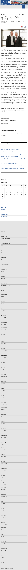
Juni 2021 (3, 390)
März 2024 (3, 313)
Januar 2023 (3, 346)
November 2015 (4, 548)
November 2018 (4, 463)
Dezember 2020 (4, 404)
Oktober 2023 (3, 324)
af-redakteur (14, 21)
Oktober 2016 (3, 522)
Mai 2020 (2, 421)
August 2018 (3, 470)
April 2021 (3, 395)
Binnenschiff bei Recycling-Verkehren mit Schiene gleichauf (13, 158)
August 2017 (3, 498)
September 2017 (4, 496)
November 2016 (4, 520)
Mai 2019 (2, 449)
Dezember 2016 (4, 517)
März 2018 (3, 482)
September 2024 (4, 298)
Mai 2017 (2, 506)
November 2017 (4, 491)
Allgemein (3, 231)
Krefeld (2, 252)
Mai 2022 (2, 364)
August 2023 (3, 329)
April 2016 (3, 536)
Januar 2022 (3, 374)
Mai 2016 (2, 534)
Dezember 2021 (4, 376)
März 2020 (3, 426)
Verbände (3, 276)
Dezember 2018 (4, 461)
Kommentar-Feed (4, 214)
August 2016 (3, 527)
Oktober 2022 (3, 353)
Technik (2, 271)
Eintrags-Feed (3, 211)
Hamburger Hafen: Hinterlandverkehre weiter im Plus (11, 165)
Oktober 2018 (3, 466)
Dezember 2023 (4, 320)
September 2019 (4, 440)
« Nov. (2, 198)
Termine (2, 273)
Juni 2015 (3, 560)
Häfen (2, 245)
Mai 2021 (2, 393)
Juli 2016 (2, 529)
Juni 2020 (3, 418)
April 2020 (3, 423)
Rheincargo (3, 257)
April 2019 (3, 451)
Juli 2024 (2, 303)
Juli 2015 (2, 557)
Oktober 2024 (3, 296)
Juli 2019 (2, 444)
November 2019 (4, 435)
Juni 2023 (3, 334)
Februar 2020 (3, 428)
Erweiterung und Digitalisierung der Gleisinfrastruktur (12, 147)
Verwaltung (3, 278)
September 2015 (4, 553)
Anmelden (3, 209)
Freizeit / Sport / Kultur (5, 243)
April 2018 (3, 480)
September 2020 (4, 411)
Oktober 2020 (3, 409)
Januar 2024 (3, 317)
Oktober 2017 (3, 494)
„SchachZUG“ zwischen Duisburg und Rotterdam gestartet (12, 168)
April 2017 (3, 508)
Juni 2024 (3, 306)
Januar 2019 (3, 458)
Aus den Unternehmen (5, 238)
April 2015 (3, 562)
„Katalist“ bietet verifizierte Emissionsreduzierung (11, 154)
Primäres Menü (26, 6)
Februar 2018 (3, 484)
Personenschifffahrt (5, 264)
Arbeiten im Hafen (4, 12)
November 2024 (4, 294)
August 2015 (3, 555)
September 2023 (4, 327)
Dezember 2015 (4, 546)
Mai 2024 (2, 308)
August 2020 (3, 414)
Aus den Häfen (4, 236)
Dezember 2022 (4, 348)
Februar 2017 (3, 513)
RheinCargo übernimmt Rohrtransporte (9, 163)
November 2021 (4, 378)
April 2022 (3, 367)
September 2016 (4, 524)
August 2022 (3, 357)
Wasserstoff (3, 280)
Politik (2, 266)
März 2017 (3, 510)
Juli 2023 (2, 331)
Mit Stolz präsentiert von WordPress (7, 568)
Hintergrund (3, 259)
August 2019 (3, 442)
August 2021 (3, 386)
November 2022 (4, 350)
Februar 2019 (3, 456)
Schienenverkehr (4, 269)
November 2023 (4, 322)
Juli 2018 (2, 473)
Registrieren (3, 207)
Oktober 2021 (3, 381)
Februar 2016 (3, 541)
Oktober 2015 (3, 550)
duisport (3, 248)
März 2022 (3, 369)
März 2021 (3, 397)
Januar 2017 (3, 515)
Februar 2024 (3, 315)
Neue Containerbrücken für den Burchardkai (10, 149)
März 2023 (3, 341)
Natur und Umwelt (4, 262)
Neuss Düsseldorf (4, 255)
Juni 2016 (3, 531)
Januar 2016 (3, 543)
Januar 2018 (3, 487)
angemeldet (7, 133)
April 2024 (3, 310)
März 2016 (3, 538)
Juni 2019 (3, 447)
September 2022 (4, 355)
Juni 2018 (3, 475)
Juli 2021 (2, 388)
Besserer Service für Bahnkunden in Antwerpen (10, 156)
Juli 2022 (2, 360)
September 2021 (4, 383)
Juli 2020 (2, 416)
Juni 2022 (3, 362)
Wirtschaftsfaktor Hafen (6, 285)
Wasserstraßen (4, 283)
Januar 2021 (3, 402)
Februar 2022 (3, 371)
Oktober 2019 (3, 437)
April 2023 (3, 338)
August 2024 (3, 301)
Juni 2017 (3, 503)
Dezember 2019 (4, 433)
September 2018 (4, 468)
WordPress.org (4, 216)
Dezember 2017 (4, 489)
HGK (2, 250)
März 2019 (3, 454)
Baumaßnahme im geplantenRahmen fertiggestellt (11, 151)
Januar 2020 (3, 430)
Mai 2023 (2, 336)
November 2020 (4, 407)
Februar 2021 (3, 400)
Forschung (3, 240)
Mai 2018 (2, 477)
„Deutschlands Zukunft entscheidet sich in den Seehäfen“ (12, 161)
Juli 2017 (2, 501)
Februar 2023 (3, 343)
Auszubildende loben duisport (7, 124)
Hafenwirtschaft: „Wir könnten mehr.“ (8, 119)
